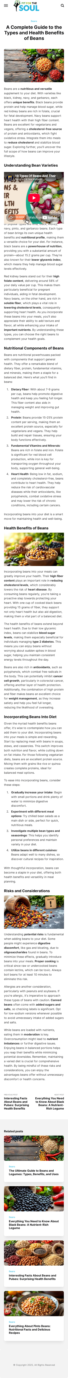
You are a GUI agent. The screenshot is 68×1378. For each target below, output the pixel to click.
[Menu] (6, 5)
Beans (34, 21)
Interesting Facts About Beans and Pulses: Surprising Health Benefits (32, 1277)
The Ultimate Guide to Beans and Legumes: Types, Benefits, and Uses (34, 1172)
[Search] (62, 5)
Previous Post (16, 1102)
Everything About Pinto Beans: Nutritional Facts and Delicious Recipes (30, 1329)
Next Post (49, 1102)
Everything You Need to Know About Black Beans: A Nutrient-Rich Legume (34, 1225)
